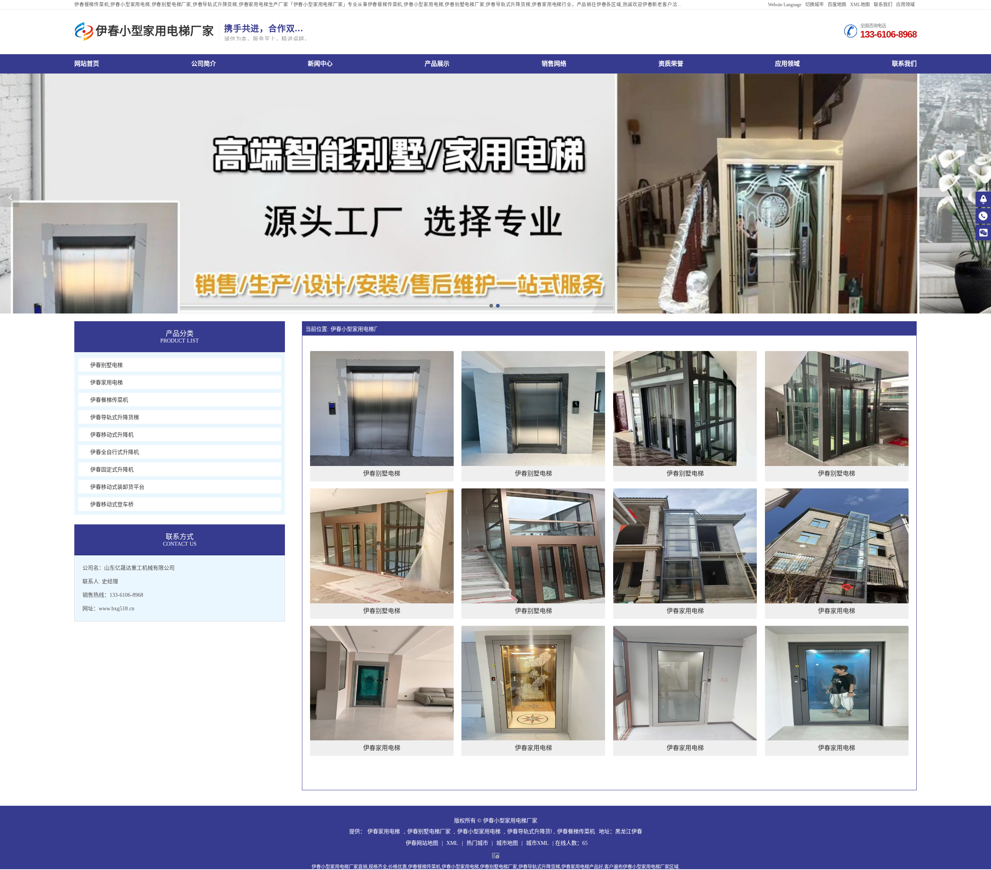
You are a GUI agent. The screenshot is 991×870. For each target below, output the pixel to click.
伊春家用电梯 (383, 831)
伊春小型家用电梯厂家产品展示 (437, 63)
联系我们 (883, 4)
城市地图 (507, 843)
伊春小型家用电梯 (479, 831)
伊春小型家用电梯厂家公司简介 (203, 63)
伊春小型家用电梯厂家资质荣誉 (670, 63)
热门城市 (477, 843)
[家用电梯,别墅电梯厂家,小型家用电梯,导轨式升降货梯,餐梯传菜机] (84, 31)
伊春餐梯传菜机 (576, 831)
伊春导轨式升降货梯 (529, 831)
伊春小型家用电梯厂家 (354, 329)
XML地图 (860, 4)
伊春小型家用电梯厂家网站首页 (86, 63)
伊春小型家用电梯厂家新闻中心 (320, 63)
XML (452, 843)
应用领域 (905, 4)
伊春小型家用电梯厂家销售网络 (554, 63)
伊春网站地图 (422, 843)
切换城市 (814, 4)
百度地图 (837, 4)
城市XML (537, 843)
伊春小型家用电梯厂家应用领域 (787, 63)
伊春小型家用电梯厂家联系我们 (904, 63)
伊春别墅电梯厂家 (429, 831)
